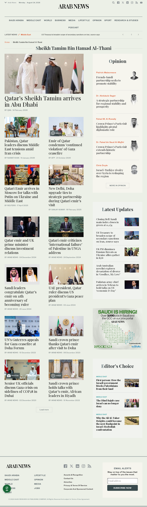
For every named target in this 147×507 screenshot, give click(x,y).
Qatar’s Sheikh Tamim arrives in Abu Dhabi (43, 101)
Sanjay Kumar (58, 210)
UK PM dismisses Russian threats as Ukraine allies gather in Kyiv (108, 253)
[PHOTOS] (22, 369)
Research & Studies (126, 20)
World (48, 20)
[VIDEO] (66, 126)
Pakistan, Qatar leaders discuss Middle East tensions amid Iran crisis (22, 146)
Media (71, 20)
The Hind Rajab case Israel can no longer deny (107, 403)
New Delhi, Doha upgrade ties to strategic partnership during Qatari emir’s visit (65, 196)
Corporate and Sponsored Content (78, 489)
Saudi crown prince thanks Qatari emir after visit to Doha (64, 343)
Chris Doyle (102, 165)
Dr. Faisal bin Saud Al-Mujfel (110, 142)
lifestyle (40, 475)
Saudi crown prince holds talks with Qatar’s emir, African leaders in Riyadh (65, 389)
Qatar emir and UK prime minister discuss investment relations (19, 246)
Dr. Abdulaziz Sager (106, 95)
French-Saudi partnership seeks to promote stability (108, 80)
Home (7, 42)
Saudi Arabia (16, 20)
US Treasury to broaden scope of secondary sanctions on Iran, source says (70, 35)
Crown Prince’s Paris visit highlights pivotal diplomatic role (111, 127)
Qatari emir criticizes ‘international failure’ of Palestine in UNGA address (65, 246)
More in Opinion (118, 185)
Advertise (68, 482)
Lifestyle (84, 20)
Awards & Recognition (73, 475)
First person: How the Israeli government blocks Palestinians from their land (108, 384)
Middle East (34, 20)
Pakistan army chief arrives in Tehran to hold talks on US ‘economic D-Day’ (107, 286)
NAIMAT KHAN (13, 158)
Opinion (97, 20)
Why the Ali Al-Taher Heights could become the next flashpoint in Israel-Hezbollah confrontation (109, 423)
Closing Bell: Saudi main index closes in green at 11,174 (107, 222)
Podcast (73, 27)
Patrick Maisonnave (106, 72)
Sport (108, 20)
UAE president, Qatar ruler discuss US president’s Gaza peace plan (66, 293)
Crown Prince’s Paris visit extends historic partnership (111, 150)
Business (60, 20)
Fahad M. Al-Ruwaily (106, 119)
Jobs (37, 488)
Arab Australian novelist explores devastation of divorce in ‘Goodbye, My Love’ (108, 270)
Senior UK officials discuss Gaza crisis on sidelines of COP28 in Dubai (21, 389)
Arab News (12, 3)
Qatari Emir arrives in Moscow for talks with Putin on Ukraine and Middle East (22, 194)
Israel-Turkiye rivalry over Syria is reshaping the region (110, 173)
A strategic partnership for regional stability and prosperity (111, 103)
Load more (44, 410)
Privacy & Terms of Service (75, 485)
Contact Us (68, 478)
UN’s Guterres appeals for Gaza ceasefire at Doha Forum (22, 343)
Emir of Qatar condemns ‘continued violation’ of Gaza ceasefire (65, 146)
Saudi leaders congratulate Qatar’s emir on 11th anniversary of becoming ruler (20, 296)
